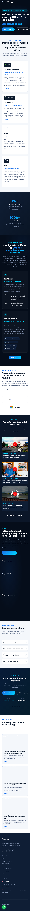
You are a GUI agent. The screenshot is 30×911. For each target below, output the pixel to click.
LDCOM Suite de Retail (7, 868)
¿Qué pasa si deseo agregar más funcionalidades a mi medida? (14, 654)
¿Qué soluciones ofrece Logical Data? (14, 648)
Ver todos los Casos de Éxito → (15, 515)
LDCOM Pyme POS (6, 866)
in (6, 850)
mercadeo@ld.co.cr (9, 700)
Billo (3, 873)
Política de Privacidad (6, 904)
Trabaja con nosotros (7, 861)
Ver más (6, 88)
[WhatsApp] (4, 907)
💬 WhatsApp (22, 693)
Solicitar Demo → (8, 29)
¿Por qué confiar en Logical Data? (14, 642)
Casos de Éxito (5, 863)
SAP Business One (6, 871)
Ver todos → (7, 728)
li (9, 850)
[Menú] (12, 3)
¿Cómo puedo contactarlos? (14, 661)
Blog (3, 858)
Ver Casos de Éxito (23, 29)
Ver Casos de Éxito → (9, 552)
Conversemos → (15, 357)
